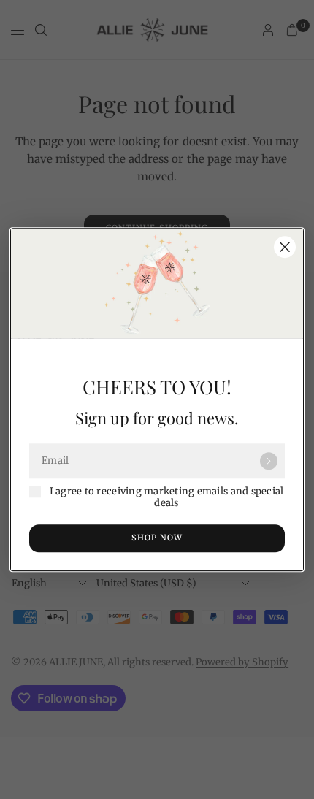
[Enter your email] (268, 461)
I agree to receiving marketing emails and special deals (167, 497)
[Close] (285, 247)
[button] (157, 538)
